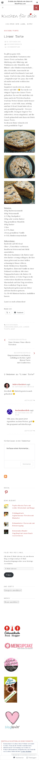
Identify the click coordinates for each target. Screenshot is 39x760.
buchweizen (12, 325)
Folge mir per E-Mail (14, 552)
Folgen (8, 575)
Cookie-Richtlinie (26, 751)
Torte (16, 31)
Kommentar (27, 464)
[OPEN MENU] (2, 7)
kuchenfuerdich (14, 44)
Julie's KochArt (19, 384)
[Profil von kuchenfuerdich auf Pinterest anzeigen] (6, 492)
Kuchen (7, 31)
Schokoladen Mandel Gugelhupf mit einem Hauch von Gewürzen (22, 533)
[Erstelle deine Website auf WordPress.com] (19, 2)
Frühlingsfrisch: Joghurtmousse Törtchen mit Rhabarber (23, 515)
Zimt (13, 329)
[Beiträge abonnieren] (5, 477)
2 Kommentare (13, 47)
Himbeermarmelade (13, 327)
